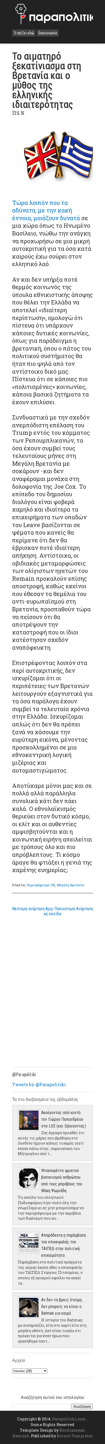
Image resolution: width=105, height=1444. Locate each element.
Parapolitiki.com (69, 1418)
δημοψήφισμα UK (41, 885)
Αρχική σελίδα (52, 911)
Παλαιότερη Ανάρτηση (73, 908)
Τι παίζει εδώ (24, 33)
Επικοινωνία (47, 33)
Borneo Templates (75, 1435)
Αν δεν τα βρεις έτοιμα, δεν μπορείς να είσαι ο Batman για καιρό (61, 1306)
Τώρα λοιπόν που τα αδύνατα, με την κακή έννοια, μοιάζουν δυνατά (46, 210)
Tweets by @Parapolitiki (39, 1084)
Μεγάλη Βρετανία (70, 885)
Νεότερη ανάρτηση (28, 908)
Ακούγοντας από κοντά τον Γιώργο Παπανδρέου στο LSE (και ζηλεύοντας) (63, 1119)
